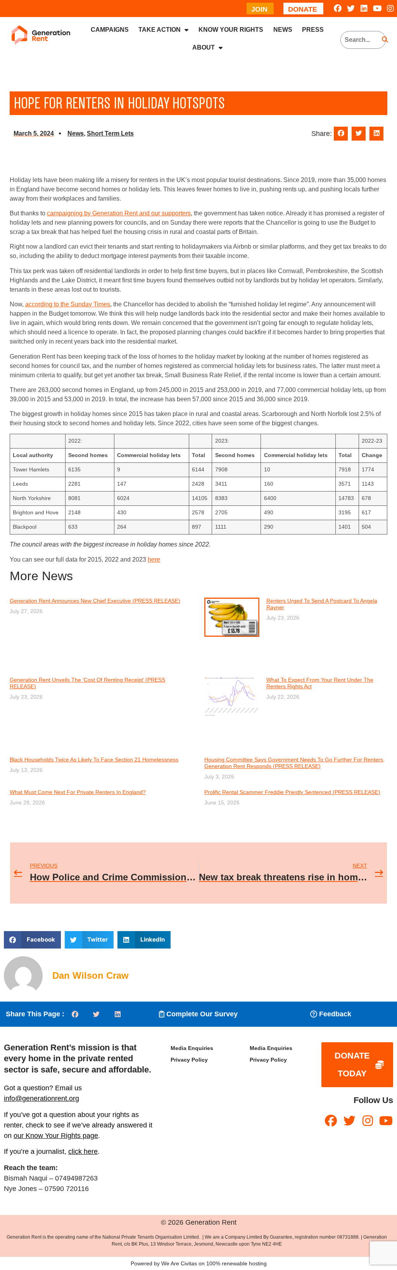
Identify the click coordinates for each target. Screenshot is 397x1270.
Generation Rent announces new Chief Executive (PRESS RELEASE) (95, 601)
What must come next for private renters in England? (78, 792)
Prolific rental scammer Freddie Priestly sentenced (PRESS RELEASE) (292, 792)
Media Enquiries (192, 1048)
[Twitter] (351, 8)
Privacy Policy (189, 1060)
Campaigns (110, 29)
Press (313, 29)
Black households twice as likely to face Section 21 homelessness (94, 759)
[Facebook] (337, 8)
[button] (341, 134)
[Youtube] (377, 8)
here (154, 559)
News (282, 29)
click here (83, 1151)
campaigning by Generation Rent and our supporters (119, 213)
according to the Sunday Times (67, 304)
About (203, 47)
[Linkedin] (364, 8)
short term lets (110, 133)
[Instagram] (390, 8)
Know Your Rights (230, 29)
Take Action (159, 29)
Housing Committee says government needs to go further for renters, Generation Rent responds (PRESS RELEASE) (294, 762)
